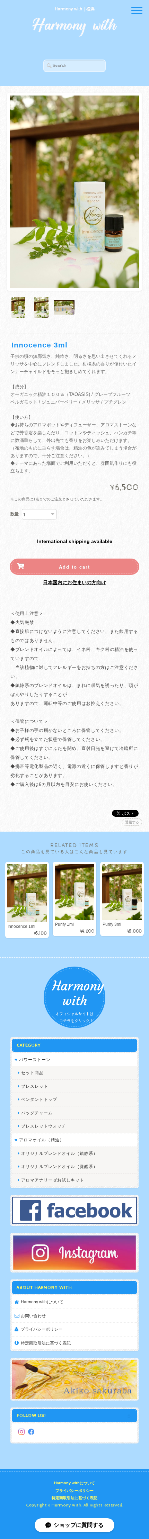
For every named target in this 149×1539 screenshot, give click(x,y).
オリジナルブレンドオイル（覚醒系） (59, 1166)
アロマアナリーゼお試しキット (52, 1180)
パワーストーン (35, 1059)
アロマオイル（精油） (41, 1140)
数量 (14, 514)
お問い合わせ (33, 1315)
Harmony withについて (42, 1302)
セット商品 (32, 1072)
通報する (132, 822)
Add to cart (74, 566)
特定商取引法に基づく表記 (46, 1343)
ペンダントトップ (39, 1099)
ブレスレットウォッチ (43, 1126)
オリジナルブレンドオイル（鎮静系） (59, 1153)
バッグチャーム (37, 1113)
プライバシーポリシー (41, 1329)
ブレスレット (34, 1086)
